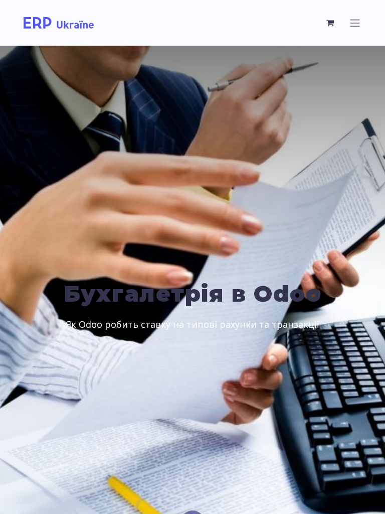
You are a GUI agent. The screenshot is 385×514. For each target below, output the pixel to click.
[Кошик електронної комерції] (330, 23)
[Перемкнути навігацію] (354, 23)
